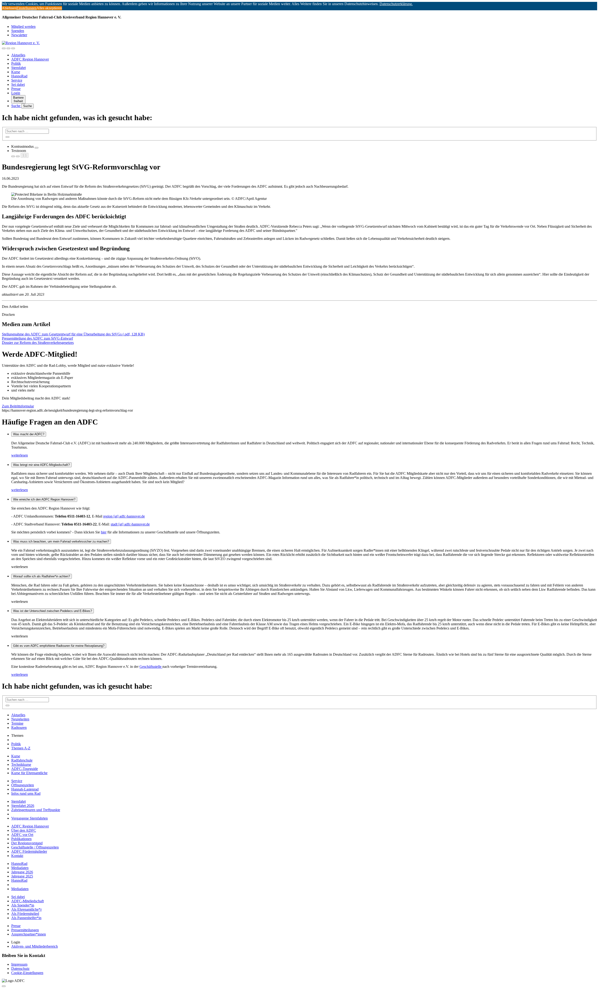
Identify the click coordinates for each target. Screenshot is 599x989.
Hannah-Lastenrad (25, 789)
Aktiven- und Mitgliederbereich (34, 946)
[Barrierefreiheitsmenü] (4, 48)
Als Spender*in (22, 905)
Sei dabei (18, 84)
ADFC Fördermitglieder (29, 851)
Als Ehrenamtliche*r (26, 909)
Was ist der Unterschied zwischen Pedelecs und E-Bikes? (52, 611)
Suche (16, 106)
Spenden (17, 31)
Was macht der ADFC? (28, 434)
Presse (16, 89)
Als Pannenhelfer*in (26, 918)
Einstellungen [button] (26, 8)
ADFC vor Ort (22, 835)
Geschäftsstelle (150, 667)
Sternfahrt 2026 (22, 806)
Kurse (15, 72)
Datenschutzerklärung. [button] (396, 4)
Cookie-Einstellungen (27, 973)
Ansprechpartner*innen (28, 934)
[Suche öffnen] (8, 48)
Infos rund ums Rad (25, 793)
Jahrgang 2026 (22, 872)
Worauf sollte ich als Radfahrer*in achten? (41, 576)
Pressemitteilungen (25, 930)
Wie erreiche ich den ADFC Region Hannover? (44, 499)
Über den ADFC (23, 830)
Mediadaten (20, 868)
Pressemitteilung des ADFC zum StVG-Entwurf (37, 338)
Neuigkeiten (20, 719)
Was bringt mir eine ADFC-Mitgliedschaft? (41, 465)
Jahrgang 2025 (22, 876)
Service (16, 80)
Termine (17, 723)
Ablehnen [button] (9, 8)
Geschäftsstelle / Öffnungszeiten (35, 847)
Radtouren (19, 728)
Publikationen (21, 839)
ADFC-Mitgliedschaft (27, 901)
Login (15, 93)
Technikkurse (21, 764)
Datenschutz (20, 969)
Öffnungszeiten (22, 785)
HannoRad (19, 76)
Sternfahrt (18, 68)
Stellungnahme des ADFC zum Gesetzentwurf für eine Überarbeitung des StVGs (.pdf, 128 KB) (73, 334)
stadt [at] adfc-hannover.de (130, 524)
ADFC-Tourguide (24, 769)
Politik (16, 63)
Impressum (19, 964)
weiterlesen (19, 455)
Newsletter (19, 35)
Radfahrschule (22, 760)
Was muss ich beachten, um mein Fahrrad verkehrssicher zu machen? (61, 541)
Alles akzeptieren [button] (49, 8)
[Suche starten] (7, 137)
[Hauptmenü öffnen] (13, 48)
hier (103, 532)
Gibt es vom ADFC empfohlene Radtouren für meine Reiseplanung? (58, 645)
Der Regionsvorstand (27, 843)
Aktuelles (18, 55)
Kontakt (17, 856)
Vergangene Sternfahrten (29, 818)
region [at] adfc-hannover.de (124, 516)
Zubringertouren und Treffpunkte (35, 810)
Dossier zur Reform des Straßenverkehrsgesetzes (38, 343)
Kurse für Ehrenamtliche (29, 773)
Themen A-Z (20, 748)
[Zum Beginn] (4, 986)
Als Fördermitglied (25, 914)
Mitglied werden (23, 27)
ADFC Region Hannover (30, 59)
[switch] (36, 147)
